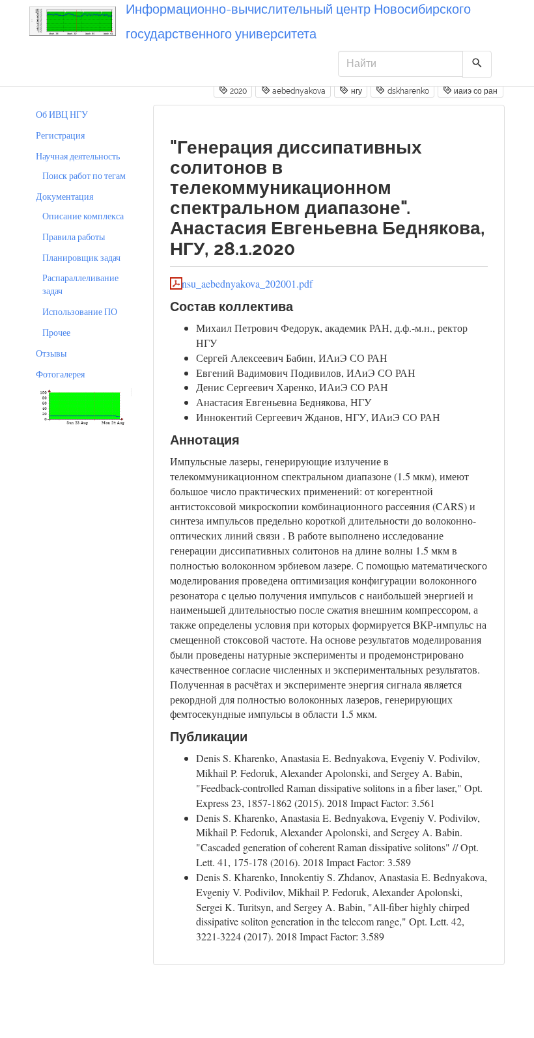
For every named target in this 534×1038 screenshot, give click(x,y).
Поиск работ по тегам (84, 175)
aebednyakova (298, 91)
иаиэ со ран (475, 91)
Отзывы (51, 353)
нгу (355, 91)
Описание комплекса (83, 216)
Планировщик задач (81, 257)
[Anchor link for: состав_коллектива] (300, 305)
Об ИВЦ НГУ (62, 114)
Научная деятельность (78, 156)
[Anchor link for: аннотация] (246, 438)
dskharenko (407, 91)
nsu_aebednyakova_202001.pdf (247, 283)
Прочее (56, 332)
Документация (64, 196)
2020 (237, 91)
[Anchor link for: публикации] (254, 735)
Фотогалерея (60, 374)
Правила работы (73, 236)
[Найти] (477, 64)
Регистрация (60, 135)
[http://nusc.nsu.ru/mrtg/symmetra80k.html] (81, 406)
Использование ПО (79, 311)
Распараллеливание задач (80, 284)
